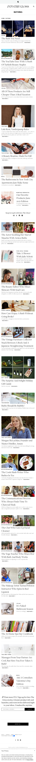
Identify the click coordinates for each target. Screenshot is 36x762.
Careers (8, 734)
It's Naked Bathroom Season (24, 607)
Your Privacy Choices (6, 735)
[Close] (34, 750)
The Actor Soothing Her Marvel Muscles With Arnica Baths (16, 236)
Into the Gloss (18, 6)
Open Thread (5, 310)
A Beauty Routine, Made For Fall (16, 155)
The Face (4, 126)
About (2, 734)
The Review (5, 402)
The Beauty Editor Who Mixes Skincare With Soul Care (15, 288)
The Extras (5, 153)
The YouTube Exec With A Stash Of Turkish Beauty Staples (16, 63)
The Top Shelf (6, 437)
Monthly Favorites (22, 192)
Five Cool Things (22, 251)
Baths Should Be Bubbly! (12, 405)
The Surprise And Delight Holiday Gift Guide (17, 382)
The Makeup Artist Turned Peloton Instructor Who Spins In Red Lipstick (17, 588)
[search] (33, 6)
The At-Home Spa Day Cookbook (17, 633)
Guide (3, 35)
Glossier (18, 2)
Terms (12, 734)
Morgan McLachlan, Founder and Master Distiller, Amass (16, 442)
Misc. (3, 176)
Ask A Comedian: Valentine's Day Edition (24, 680)
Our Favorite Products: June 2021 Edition (23, 198)
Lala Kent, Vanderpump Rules (15, 129)
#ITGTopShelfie (6, 58)
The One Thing (6, 654)
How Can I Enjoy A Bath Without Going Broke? (17, 315)
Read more (27, 42)
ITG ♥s (3, 88)
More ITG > (18, 724)
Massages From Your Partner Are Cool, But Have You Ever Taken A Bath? (16, 660)
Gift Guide (5, 377)
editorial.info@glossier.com (22, 747)
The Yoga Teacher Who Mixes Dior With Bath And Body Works (17, 555)
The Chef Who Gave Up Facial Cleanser (15, 529)
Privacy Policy (18, 734)
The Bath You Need (10, 38)
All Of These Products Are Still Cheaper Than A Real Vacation (15, 93)
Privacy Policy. (30, 759)
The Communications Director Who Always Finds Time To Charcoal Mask (16, 501)
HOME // (3, 18)
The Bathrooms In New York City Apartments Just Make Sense (17, 181)
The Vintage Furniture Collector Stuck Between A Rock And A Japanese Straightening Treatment (17, 342)
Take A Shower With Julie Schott (24, 255)
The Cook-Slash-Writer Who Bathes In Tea (15, 474)
